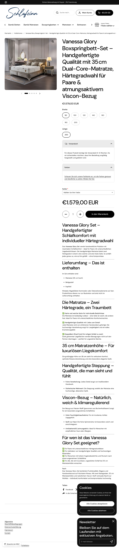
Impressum (9, 530)
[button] (104, 25)
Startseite (8, 33)
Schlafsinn (25, 545)
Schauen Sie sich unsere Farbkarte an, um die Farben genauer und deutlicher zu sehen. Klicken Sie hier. (87, 177)
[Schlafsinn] (22, 13)
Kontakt (7, 533)
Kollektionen (18, 33)
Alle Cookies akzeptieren (96, 504)
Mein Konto (87, 12)
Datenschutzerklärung (13, 527)
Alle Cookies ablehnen (97, 510)
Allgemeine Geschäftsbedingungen (13, 522)
